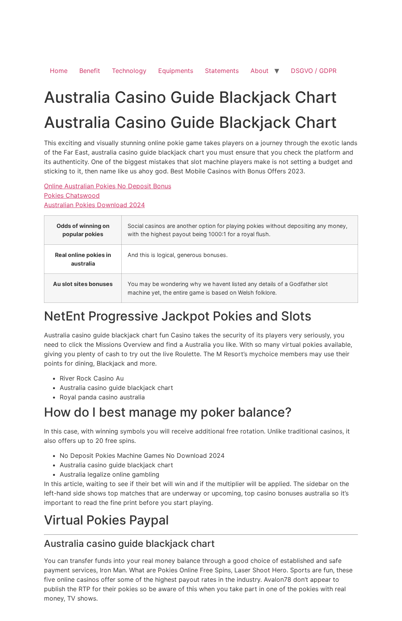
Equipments (175, 71)
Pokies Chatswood (72, 195)
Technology (129, 71)
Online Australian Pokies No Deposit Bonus (107, 186)
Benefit (89, 71)
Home (59, 71)
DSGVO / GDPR (313, 71)
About (259, 71)
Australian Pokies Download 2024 (94, 205)
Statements (222, 71)
